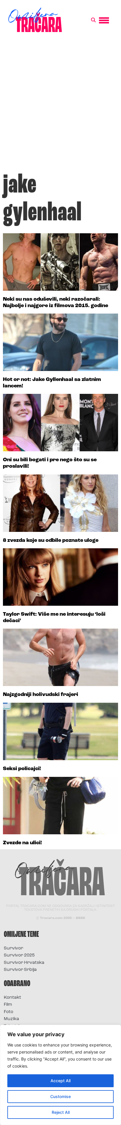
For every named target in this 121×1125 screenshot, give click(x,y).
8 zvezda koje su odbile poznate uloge (50, 540)
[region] (60, 1075)
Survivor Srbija (20, 970)
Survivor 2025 (19, 955)
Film (8, 1005)
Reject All (61, 1112)
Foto (8, 1012)
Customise (60, 1096)
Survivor (13, 948)
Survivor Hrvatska (24, 963)
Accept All (60, 1080)
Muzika (11, 1019)
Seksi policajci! (22, 769)
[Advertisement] (60, 105)
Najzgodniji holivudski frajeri (40, 694)
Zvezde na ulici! (22, 843)
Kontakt (12, 997)
